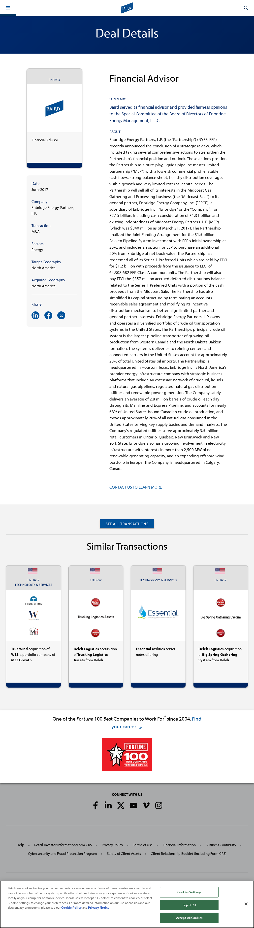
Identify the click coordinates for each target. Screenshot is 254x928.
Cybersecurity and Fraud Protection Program (62, 853)
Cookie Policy (71, 907)
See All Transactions (127, 523)
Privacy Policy (112, 844)
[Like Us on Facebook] (95, 805)
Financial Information (179, 844)
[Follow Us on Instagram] (159, 805)
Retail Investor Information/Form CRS (63, 844)
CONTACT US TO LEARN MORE (135, 487)
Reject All (189, 905)
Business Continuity (221, 844)
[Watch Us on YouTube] (133, 805)
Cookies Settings (189, 892)
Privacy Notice (98, 907)
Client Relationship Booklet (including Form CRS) (188, 853)
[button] (8, 8)
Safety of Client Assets (124, 853)
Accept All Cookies (189, 918)
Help (20, 844)
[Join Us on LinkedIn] (108, 805)
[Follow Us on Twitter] (121, 805)
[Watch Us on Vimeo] (146, 805)
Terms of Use (143, 844)
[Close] (246, 903)
